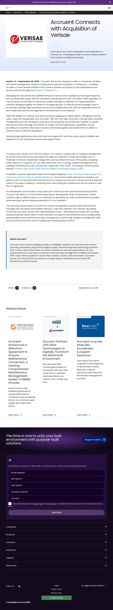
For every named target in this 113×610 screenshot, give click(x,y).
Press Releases (30, 13)
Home (8, 13)
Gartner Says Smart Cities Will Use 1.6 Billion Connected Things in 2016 (49, 168)
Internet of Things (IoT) (45, 90)
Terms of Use (51, 504)
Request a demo (93, 439)
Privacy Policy (38, 504)
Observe (55, 45)
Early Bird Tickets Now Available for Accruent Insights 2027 (54, 2)
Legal (56, 585)
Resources (18, 13)
